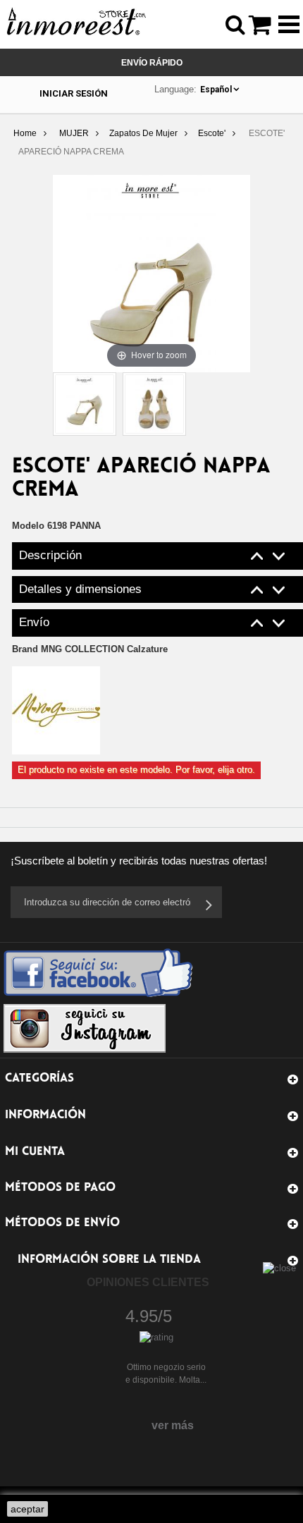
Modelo (28, 525)
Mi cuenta (35, 1152)
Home (25, 133)
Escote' (211, 133)
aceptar (27, 1509)
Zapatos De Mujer (143, 133)
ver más (173, 1425)
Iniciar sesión (73, 93)
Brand (90, 649)
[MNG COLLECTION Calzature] (56, 709)
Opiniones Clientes (148, 1282)
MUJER (74, 133)
